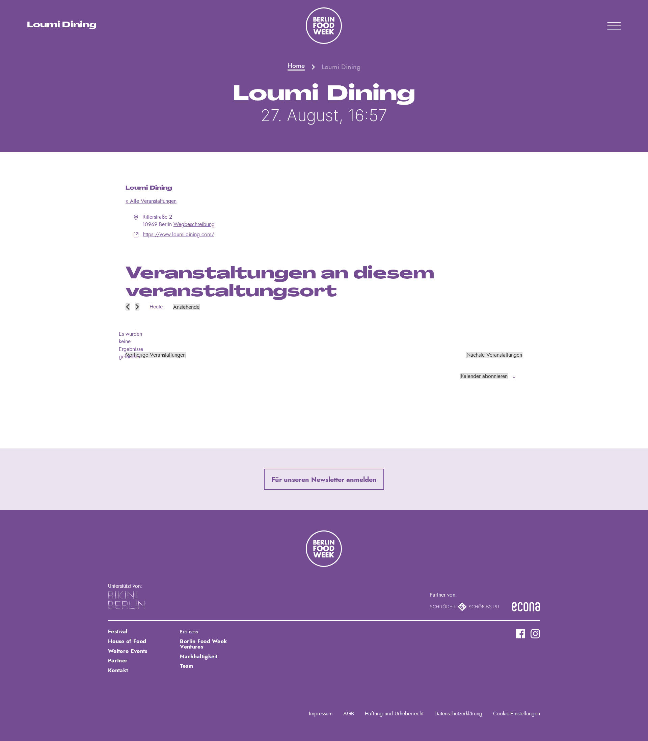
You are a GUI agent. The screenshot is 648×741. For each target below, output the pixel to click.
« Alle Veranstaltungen (151, 201)
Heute (156, 306)
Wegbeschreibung (194, 224)
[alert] (131, 345)
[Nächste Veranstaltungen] (137, 306)
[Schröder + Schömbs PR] (465, 607)
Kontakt (118, 670)
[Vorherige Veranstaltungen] (128, 306)
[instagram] (535, 633)
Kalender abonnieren (484, 376)
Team (186, 666)
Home (296, 65)
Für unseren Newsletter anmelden (324, 479)
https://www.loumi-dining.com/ (178, 234)
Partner (118, 660)
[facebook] (520, 633)
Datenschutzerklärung (458, 713)
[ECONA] (526, 607)
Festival (118, 631)
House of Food (127, 641)
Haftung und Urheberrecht (394, 713)
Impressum (320, 713)
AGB (348, 713)
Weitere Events (127, 651)
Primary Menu (605, 25)
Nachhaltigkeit (198, 656)
